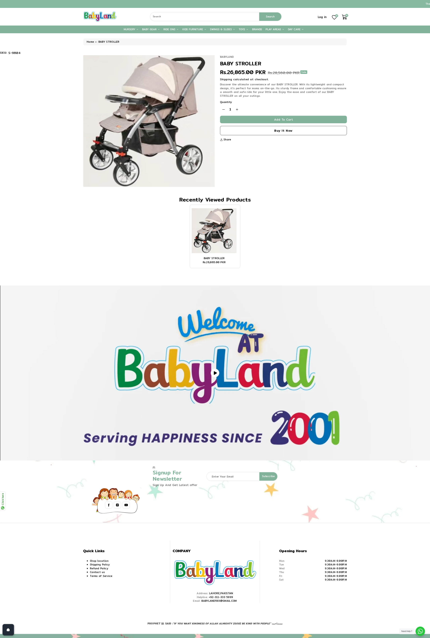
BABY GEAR (150, 29)
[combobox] (215, 16)
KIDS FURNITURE (193, 29)
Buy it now (283, 130)
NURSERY (130, 29)
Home (90, 42)
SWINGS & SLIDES (221, 29)
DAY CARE (295, 29)
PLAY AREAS (274, 29)
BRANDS (257, 29)
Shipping (226, 79)
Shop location (99, 561)
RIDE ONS (169, 29)
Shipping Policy (100, 564)
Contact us (97, 572)
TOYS (242, 29)
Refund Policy (99, 568)
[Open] (8, 629)
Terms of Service (101, 576)
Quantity (226, 102)
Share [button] (227, 139)
